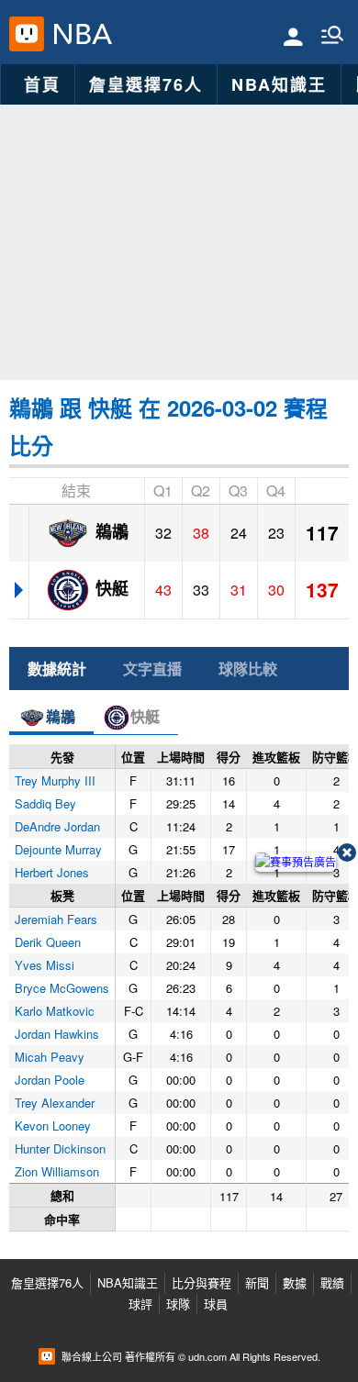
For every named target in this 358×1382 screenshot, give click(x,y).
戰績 (332, 1282)
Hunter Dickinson (60, 1148)
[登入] (293, 35)
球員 (216, 1303)
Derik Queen (48, 942)
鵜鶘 (110, 530)
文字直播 (152, 668)
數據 (295, 1282)
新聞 (257, 1282)
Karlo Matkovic (55, 1011)
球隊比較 (247, 668)
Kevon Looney (53, 1125)
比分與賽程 (201, 1282)
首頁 (42, 84)
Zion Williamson (57, 1171)
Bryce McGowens (62, 988)
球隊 (178, 1303)
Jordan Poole (49, 1080)
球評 (140, 1303)
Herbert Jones (52, 872)
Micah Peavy (49, 1057)
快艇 (110, 587)
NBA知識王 (279, 84)
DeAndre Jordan (57, 826)
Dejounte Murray (58, 849)
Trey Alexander (55, 1103)
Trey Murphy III (55, 780)
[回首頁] (78, 34)
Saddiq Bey (45, 803)
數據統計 (57, 668)
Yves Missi (44, 965)
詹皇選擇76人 (146, 84)
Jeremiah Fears (56, 919)
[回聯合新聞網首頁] (26, 34)
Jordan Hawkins (57, 1034)
